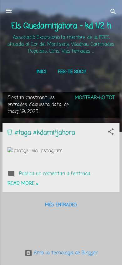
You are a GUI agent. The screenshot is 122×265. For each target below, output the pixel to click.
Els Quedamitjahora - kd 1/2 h (61, 26)
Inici (41, 71)
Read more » (23, 183)
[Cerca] (113, 12)
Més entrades (61, 205)
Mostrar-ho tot (94, 98)
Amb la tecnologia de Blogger (65, 253)
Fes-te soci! (72, 71)
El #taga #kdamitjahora (41, 133)
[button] (110, 133)
